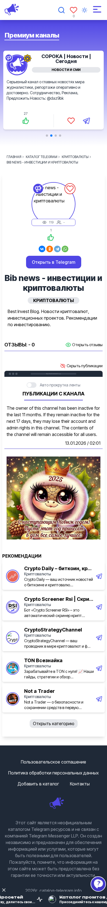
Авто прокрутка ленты (60, 385)
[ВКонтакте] (42, 249)
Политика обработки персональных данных (53, 773)
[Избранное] (73, 10)
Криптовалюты (37, 574)
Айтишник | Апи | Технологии (66, 58)
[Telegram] (57, 249)
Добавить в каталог (38, 784)
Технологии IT (66, 70)
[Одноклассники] (49, 249)
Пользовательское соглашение (53, 762)
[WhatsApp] (65, 249)
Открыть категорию (53, 723)
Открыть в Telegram (53, 262)
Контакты (80, 784)
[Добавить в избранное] (71, 121)
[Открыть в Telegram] (86, 121)
